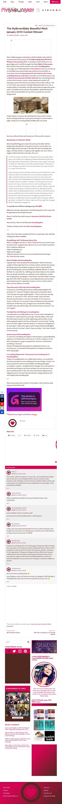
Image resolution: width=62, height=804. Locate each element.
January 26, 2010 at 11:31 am (19, 474)
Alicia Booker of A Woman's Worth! (18, 140)
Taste (38, 2)
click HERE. (38, 206)
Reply (8, 488)
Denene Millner (14, 35)
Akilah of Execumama (45, 64)
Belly (4, 2)
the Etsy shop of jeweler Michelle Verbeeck (23, 78)
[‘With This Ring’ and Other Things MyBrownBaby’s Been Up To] (23, 698)
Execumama (35, 69)
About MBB (6, 787)
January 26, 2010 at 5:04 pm (19, 526)
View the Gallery (17, 717)
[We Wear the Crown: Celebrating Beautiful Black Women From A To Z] (12, 698)
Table (30, 2)
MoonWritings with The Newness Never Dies (22, 240)
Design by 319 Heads (49, 796)
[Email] (2, 408)
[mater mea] (50, 736)
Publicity (46, 790)
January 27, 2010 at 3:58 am (19, 570)
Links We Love (48, 793)
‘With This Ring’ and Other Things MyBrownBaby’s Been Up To (17, 728)
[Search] (28, 642)
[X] (2, 400)
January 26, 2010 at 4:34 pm (19, 510)
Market (56, 2)
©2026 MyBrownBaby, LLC (10, 796)
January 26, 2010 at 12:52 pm (19, 495)
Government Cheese (13, 632)
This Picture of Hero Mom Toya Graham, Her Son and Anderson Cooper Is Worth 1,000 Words (17, 746)
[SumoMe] (2, 412)
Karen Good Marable (10, 728)
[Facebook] (2, 396)
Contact (5, 790)
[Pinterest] (2, 404)
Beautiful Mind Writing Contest (47, 25)
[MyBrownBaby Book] (39, 714)
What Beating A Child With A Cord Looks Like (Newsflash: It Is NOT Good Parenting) (17, 734)
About (46, 2)
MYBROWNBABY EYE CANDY (16, 689)
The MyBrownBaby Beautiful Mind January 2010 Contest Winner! (27, 30)
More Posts (22, 421)
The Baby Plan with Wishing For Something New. (23, 312)
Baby (12, 2)
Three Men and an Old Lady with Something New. (23, 287)
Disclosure (46, 787)
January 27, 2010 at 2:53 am (19, 543)
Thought (21, 2)
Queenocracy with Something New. (19, 334)
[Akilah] (39, 725)
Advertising (6, 793)
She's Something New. (34, 226)
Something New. (37, 222)
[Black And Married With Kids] (39, 736)
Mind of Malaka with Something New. (19, 260)
